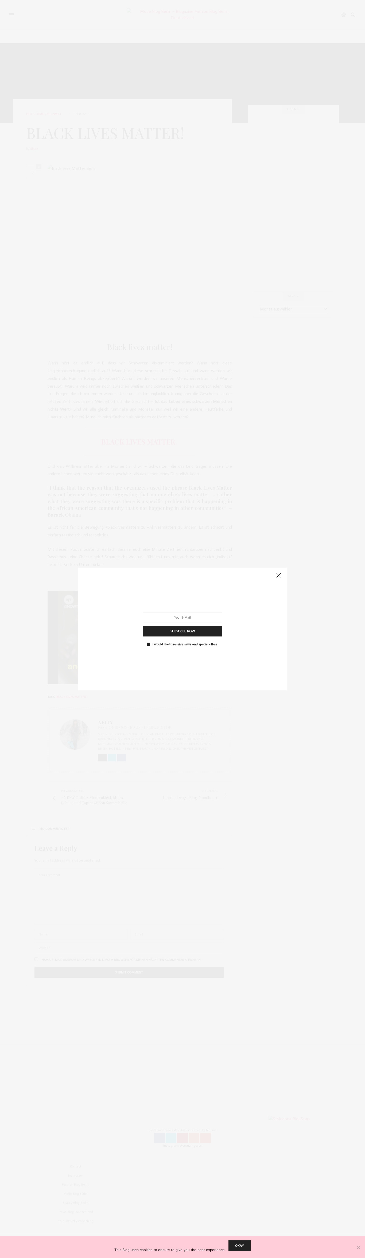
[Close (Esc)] (278, 575)
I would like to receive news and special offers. (185, 644)
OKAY (239, 1246)
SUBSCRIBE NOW (182, 631)
